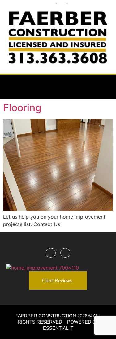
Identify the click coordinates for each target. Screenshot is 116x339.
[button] (10, 87)
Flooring (22, 108)
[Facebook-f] (88, 87)
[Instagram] (103, 87)
